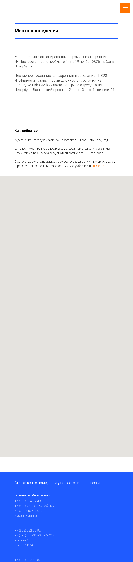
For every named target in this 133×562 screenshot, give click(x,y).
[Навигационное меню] (125, 7)
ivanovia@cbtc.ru (26, 540)
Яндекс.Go (98, 166)
